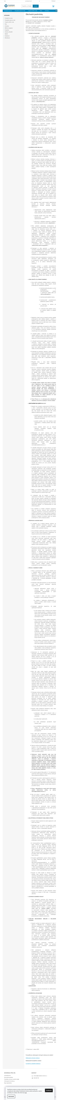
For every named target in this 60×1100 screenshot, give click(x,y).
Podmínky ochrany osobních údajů (11, 1079)
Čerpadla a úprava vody (10, 20)
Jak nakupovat (28, 1)
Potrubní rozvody (9, 18)
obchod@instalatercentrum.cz (40, 1076)
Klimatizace (7, 38)
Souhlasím (49, 1090)
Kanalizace (7, 36)
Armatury (7, 26)
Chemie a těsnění (8, 32)
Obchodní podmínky (8, 1077)
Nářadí (6, 34)
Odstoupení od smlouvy (9, 1081)
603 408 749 (36, 1078)
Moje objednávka (8, 1083)
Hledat (35, 6)
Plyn (6, 24)
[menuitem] (8, 11)
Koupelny (7, 30)
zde (26, 1093)
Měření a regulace (9, 28)
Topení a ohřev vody (9, 22)
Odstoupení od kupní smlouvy (33, 1057)
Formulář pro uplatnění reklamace (33, 1063)
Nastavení (11, 1096)
